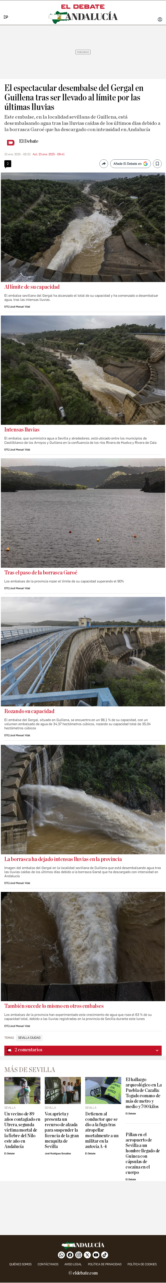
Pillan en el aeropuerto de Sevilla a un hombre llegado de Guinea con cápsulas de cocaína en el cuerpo (143, 1153)
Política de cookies (142, 1264)
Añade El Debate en (127, 164)
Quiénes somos (20, 1264)
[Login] (160, 20)
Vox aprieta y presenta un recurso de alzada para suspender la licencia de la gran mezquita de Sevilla (62, 1130)
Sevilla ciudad (29, 1038)
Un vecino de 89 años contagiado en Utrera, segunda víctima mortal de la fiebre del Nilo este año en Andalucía (22, 1130)
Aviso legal (73, 1264)
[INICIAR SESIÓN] (160, 20)
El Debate (28, 141)
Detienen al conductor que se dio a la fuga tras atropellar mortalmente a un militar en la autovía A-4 (101, 1130)
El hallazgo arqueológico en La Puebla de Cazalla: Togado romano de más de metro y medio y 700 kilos (144, 1093)
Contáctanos (48, 1264)
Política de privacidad (104, 1264)
